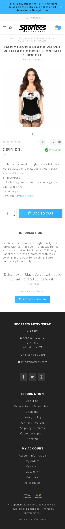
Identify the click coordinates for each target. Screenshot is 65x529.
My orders (32, 461)
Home (12, 38)
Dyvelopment (32, 513)
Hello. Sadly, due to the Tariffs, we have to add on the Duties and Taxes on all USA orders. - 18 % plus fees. (32, 7)
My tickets (32, 466)
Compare (32, 477)
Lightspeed (33, 508)
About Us (32, 401)
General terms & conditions (32, 406)
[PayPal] (38, 496)
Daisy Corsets (32, 59)
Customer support (32, 433)
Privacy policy (32, 417)
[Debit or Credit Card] (26, 496)
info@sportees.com (34, 362)
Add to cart (43, 213)
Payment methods (32, 422)
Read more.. (27, 195)
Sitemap (32, 439)
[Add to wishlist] (53, 142)
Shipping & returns (32, 428)
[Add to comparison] (59, 142)
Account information (32, 455)
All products (33, 482)
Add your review (34, 299)
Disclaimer (33, 411)
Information (30, 233)
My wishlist (32, 472)
